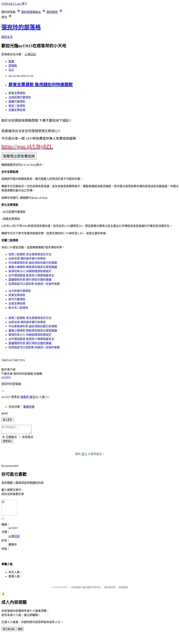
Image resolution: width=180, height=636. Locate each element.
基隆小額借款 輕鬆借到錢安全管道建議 (32, 266)
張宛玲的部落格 (21, 27)
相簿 (11, 61)
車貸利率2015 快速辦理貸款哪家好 (29, 271)
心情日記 (30, 54)
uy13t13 (6, 377)
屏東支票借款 (16, 93)
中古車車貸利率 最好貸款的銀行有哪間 (32, 262)
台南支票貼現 (16, 303)
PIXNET (64, 587)
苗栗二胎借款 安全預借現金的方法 (29, 254)
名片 (11, 69)
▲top (4, 412)
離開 (20, 629)
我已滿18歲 (8, 629)
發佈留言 (7, 441)
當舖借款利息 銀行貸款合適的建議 (29, 279)
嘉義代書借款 (16, 101)
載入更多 (7, 419)
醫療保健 (28, 406)
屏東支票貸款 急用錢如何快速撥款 (40, 84)
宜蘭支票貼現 (16, 110)
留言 (32, 396)
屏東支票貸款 (16, 295)
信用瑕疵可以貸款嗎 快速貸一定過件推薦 (34, 283)
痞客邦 (24, 396)
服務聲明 (123, 587)
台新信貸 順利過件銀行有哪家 (27, 258)
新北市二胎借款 (18, 307)
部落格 (12, 65)
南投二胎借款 (16, 105)
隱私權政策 (109, 587)
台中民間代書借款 (19, 290)
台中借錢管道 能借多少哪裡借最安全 (31, 275)
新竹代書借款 (16, 299)
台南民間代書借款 (19, 97)
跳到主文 (7, 36)
